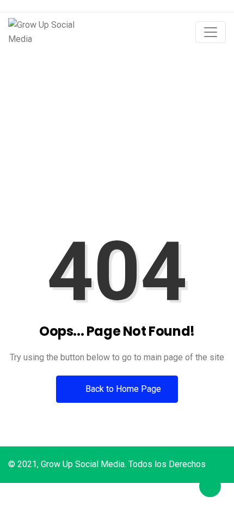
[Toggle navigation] (210, 32)
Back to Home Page (122, 389)
